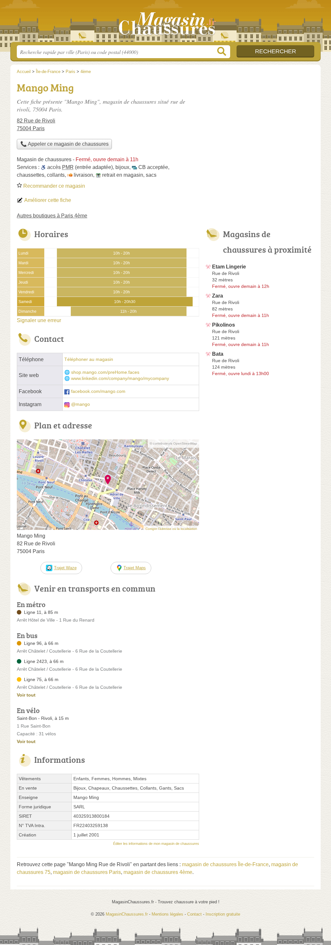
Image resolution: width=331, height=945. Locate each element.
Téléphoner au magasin (88, 359)
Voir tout (26, 695)
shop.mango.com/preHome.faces (105, 372)
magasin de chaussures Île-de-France (225, 864)
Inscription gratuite (223, 914)
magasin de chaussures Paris (87, 872)
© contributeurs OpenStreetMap (173, 443)
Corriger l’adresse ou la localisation (171, 528)
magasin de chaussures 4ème (157, 872)
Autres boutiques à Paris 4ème (52, 215)
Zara (217, 296)
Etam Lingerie (229, 266)
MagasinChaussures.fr (165, 23)
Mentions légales (167, 914)
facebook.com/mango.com (98, 391)
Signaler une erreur (39, 320)
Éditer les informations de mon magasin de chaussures (156, 843)
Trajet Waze (65, 567)
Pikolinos (223, 325)
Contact (194, 914)
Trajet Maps (134, 567)
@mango (80, 404)
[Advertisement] (260, 124)
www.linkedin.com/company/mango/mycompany (120, 378)
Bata (217, 354)
